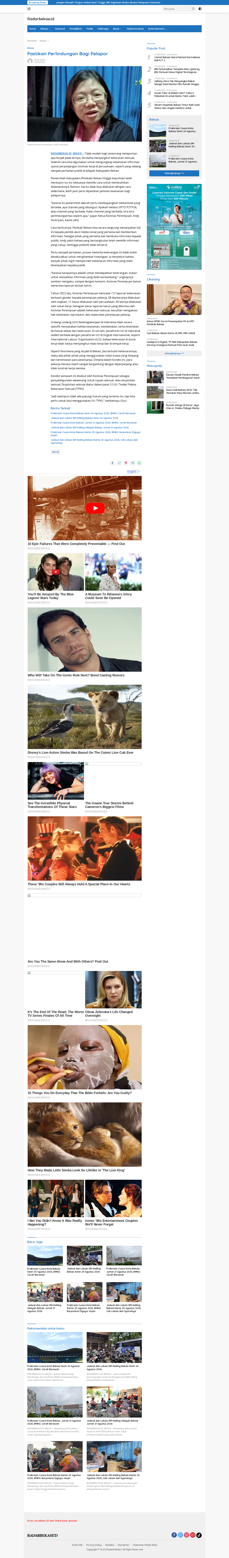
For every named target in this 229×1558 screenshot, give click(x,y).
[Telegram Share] (132, 462)
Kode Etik (77, 1544)
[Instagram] (186, 1535)
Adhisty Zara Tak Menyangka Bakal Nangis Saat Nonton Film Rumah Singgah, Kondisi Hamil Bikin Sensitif (177, 83)
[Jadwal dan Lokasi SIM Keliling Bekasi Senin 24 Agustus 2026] (84, 1256)
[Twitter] (180, 1535)
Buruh (55, 451)
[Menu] (29, 9)
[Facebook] (174, 1535)
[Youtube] (192, 1535)
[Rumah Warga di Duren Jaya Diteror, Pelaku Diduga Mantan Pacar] (155, 407)
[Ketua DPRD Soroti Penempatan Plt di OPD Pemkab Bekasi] (174, 299)
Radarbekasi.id (40, 19)
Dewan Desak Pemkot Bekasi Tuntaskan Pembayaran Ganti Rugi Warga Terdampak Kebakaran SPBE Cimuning (182, 376)
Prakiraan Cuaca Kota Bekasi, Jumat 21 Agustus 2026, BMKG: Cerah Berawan (94, 422)
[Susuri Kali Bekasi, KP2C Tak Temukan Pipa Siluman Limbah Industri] (155, 392)
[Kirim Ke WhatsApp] (139, 462)
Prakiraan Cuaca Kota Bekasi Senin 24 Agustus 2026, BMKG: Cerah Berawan (93, 413)
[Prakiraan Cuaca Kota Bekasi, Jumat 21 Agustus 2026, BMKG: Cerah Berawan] (124, 1256)
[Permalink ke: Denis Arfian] (30, 60)
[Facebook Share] (112, 462)
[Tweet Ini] (119, 462)
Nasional (60, 28)
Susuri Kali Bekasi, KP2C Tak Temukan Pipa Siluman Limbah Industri (183, 391)
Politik (90, 28)
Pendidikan (76, 28)
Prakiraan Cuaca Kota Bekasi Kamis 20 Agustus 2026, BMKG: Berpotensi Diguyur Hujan (96, 434)
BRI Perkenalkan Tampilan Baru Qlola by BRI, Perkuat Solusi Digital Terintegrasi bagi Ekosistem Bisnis (177, 71)
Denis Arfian (39, 59)
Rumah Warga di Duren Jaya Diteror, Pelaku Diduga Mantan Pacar (183, 406)
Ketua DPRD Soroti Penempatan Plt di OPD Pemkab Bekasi (170, 323)
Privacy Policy (94, 1544)
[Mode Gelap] (200, 9)
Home (32, 28)
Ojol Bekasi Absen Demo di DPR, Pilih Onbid (171, 333)
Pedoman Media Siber (145, 1544)
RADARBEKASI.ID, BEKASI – (67, 153)
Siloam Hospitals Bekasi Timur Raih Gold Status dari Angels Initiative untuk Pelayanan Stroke (176, 106)
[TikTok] (199, 1535)
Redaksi (109, 1544)
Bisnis (116, 28)
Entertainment (156, 28)
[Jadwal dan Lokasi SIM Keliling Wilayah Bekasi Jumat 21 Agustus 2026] (45, 1292)
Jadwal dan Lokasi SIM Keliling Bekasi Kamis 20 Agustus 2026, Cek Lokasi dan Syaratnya (94, 441)
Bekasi (44, 28)
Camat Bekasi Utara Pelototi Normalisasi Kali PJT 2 (177, 59)
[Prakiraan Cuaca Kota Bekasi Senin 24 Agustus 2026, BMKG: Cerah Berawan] (45, 1256)
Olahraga (103, 28)
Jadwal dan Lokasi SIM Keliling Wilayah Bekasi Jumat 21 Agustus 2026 (90, 427)
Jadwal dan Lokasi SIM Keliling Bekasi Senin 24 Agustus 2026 (84, 418)
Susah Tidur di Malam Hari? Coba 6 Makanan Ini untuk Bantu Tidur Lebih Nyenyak (174, 95)
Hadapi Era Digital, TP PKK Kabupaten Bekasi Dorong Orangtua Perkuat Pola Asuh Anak (172, 344)
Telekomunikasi (135, 28)
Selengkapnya (173, 173)
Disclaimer (123, 1544)
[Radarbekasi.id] (42, 1535)
